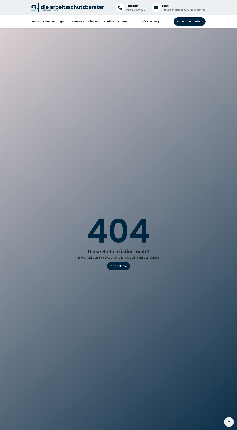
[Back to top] (229, 422)
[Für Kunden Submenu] (158, 21)
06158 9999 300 (135, 10)
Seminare (78, 21)
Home (35, 21)
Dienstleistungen (54, 21)
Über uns (94, 21)
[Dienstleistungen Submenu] (66, 21)
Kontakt (123, 21)
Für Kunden (149, 21)
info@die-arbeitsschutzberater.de (184, 10)
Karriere (109, 21)
